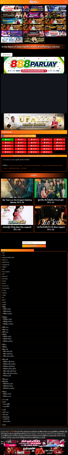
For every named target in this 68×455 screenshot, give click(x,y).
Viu (3, 297)
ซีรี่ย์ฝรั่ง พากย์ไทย (8, 341)
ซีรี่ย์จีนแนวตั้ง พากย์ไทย (9, 364)
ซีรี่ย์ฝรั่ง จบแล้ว (7, 336)
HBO (3, 269)
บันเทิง (4, 402)
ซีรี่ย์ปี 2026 (5, 332)
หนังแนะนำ (5, 414)
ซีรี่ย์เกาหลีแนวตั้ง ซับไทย (9, 371)
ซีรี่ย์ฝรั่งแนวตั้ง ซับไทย (9, 366)
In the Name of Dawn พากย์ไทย (15, 165)
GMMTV (4, 267)
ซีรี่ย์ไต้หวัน (5, 381)
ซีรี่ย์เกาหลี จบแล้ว (7, 351)
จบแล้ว (4, 304)
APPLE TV (4, 260)
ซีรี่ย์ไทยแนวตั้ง (7, 375)
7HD (3, 255)
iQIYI (3, 274)
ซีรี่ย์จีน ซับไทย (7, 311)
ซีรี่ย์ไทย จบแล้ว (7, 394)
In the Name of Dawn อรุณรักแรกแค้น (32, 165)
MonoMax (5, 278)
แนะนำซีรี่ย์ (6, 406)
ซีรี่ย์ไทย (4, 392)
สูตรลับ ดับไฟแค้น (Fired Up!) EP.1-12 (51, 201)
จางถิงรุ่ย (5, 168)
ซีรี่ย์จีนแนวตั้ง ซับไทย (8, 361)
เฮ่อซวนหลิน (24, 168)
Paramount (5, 285)
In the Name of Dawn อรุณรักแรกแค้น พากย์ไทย (52, 165)
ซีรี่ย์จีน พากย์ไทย (7, 313)
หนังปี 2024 (5, 412)
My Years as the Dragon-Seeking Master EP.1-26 (17, 201)
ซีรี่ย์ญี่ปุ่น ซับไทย (7, 321)
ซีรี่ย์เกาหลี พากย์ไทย (8, 356)
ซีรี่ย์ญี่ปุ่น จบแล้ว (7, 319)
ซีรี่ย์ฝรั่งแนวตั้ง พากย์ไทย (9, 368)
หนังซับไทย (6, 419)
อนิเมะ (4, 425)
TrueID (4, 290)
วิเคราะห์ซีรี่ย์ (6, 404)
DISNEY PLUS (5, 262)
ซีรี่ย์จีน (4, 307)
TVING (4, 295)
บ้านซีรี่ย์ (11, 432)
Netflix (4, 281)
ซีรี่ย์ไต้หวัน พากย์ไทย (8, 388)
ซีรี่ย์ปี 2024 (5, 327)
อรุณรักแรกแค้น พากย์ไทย (14, 168)
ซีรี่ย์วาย (4, 344)
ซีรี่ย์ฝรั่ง (4, 334)
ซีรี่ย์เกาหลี (5, 349)
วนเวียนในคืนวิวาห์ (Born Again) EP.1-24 (51, 228)
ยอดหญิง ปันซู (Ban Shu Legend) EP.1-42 (17, 228)
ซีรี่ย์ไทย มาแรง (7, 396)
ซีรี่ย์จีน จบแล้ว (7, 309)
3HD (3, 253)
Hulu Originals (6, 271)
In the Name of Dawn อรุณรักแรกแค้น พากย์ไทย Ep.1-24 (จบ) (30, 46)
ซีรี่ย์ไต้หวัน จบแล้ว (8, 383)
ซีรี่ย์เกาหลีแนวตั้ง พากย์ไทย (10, 373)
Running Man (5, 288)
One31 (4, 283)
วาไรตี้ (4, 410)
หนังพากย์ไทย (6, 421)
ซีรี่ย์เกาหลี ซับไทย (8, 354)
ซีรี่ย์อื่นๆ (4, 347)
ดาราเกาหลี (5, 399)
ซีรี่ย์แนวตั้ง (5, 359)
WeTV (4, 300)
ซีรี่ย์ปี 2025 (5, 329)
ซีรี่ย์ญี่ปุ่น (4, 317)
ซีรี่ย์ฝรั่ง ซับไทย (7, 339)
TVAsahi (4, 293)
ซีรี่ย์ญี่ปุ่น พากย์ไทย (8, 324)
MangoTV (4, 276)
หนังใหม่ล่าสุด (5, 417)
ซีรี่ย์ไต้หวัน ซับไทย (8, 386)
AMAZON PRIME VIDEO (8, 257)
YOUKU (4, 302)
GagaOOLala (5, 264)
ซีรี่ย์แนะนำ (5, 379)
